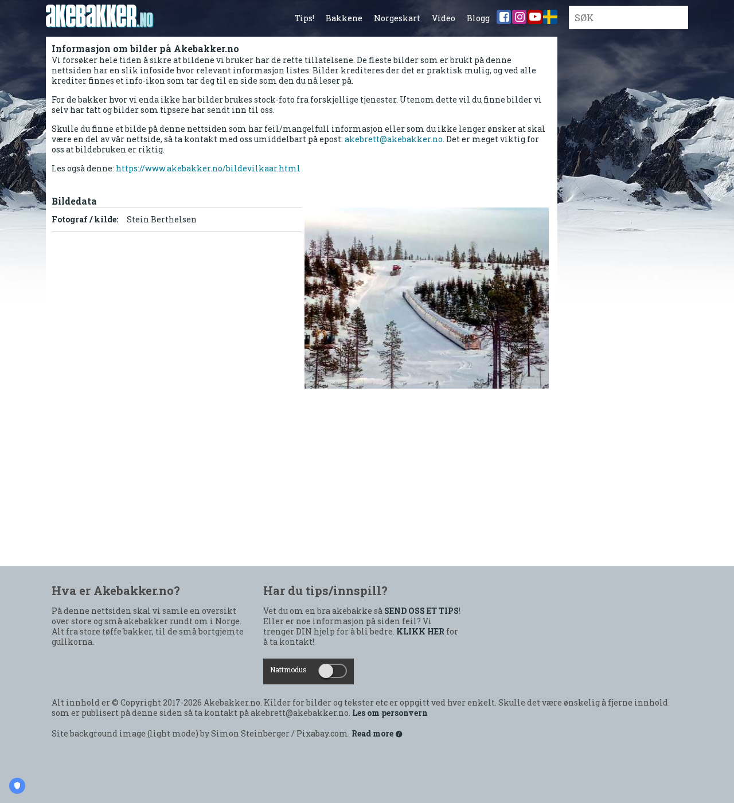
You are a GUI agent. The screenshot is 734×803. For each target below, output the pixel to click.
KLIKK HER (420, 631)
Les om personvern (390, 713)
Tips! (304, 18)
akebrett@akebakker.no (394, 139)
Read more (373, 733)
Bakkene (344, 18)
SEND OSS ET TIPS (421, 611)
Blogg (478, 18)
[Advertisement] (301, 480)
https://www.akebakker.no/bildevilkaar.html (208, 168)
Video (443, 18)
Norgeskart (397, 18)
